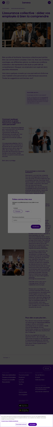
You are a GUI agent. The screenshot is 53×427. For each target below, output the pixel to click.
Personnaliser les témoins (21, 424)
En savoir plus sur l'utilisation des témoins (9, 421)
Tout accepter (32, 424)
